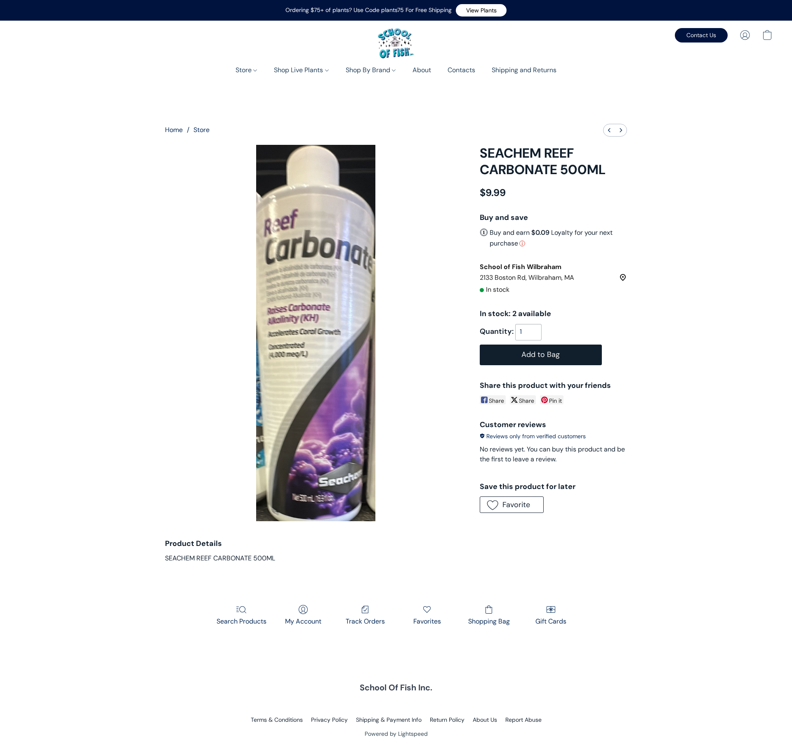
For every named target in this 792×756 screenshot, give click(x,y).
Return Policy (447, 719)
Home (174, 129)
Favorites (427, 621)
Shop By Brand (369, 70)
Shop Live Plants (299, 70)
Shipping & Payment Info (389, 719)
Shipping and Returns (524, 70)
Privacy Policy (329, 719)
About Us (485, 719)
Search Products (241, 621)
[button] (481, 10)
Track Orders (365, 621)
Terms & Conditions (277, 719)
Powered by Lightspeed (396, 733)
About (421, 70)
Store (244, 70)
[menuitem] (609, 130)
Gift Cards (550, 621)
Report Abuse (523, 719)
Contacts (461, 70)
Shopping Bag (489, 621)
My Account (303, 621)
